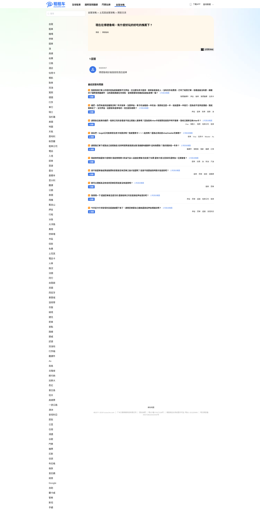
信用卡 (52, 73)
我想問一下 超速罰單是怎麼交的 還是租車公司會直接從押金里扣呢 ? (125, 195)
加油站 (52, 346)
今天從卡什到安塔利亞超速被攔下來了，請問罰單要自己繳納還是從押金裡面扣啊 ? (131, 208)
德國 (51, 97)
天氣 (51, 131)
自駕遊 (52, 283)
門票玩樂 (106, 4)
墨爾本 (52, 175)
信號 (51, 458)
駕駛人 (192, 124)
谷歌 (51, 439)
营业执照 (142, 412)
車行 (51, 107)
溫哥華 (52, 302)
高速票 (52, 400)
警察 (51, 497)
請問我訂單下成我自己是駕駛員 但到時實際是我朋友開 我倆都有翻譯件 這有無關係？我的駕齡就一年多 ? (141, 145)
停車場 (52, 234)
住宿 (51, 429)
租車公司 (53, 146)
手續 (51, 507)
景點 (51, 326)
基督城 (52, 297)
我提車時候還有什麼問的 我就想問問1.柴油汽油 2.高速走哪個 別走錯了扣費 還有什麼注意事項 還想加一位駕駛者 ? (144, 158)
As (50, 361)
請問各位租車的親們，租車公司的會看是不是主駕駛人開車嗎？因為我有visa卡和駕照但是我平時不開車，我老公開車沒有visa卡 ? (151, 120)
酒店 (51, 68)
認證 (51, 341)
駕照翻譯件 (184, 96)
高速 (51, 53)
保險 (51, 243)
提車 (51, 160)
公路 (51, 63)
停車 (51, 38)
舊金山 (52, 204)
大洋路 (52, 224)
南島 (51, 365)
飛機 (51, 200)
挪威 (51, 336)
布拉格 (52, 463)
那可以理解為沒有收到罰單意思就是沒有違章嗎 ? (117, 183)
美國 (51, 121)
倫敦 (51, 468)
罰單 (51, 322)
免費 (51, 248)
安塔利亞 (53, 414)
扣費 (198, 162)
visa (186, 124)
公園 (51, 190)
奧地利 (52, 136)
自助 (51, 488)
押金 (51, 209)
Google (52, 483)
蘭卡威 (52, 492)
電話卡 (52, 258)
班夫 (51, 395)
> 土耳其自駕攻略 (106, 12)
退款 (205, 174)
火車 (51, 263)
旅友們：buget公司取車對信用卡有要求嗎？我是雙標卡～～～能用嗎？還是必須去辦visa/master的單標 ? (142, 133)
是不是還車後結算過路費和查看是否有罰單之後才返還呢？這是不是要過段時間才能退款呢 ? (135, 170)
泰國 (51, 195)
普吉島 (52, 390)
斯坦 (51, 502)
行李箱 (52, 351)
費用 (51, 229)
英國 (51, 287)
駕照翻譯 (204, 96)
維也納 (52, 375)
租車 (51, 29)
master (207, 137)
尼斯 (51, 453)
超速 (198, 199)
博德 (97, 32)
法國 (51, 273)
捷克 (51, 317)
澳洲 (51, 409)
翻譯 (51, 185)
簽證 (51, 165)
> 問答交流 (120, 12)
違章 (51, 478)
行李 (51, 102)
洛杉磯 (52, 117)
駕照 (51, 92)
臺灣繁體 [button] (207, 4)
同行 (51, 278)
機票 (51, 448)
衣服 (51, 307)
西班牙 (52, 292)
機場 (51, 34)
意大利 (52, 180)
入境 (51, 156)
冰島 (51, 219)
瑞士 (51, 112)
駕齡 (202, 149)
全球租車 (76, 4)
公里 (51, 424)
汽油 (212, 162)
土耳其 (52, 253)
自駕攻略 (120, 4)
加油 (51, 87)
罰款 (51, 419)
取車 (51, 82)
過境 (51, 312)
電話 (51, 151)
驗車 (197, 96)
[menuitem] (195, 3)
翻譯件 (52, 356)
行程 (51, 214)
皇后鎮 (52, 473)
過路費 (211, 174)
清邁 (51, 434)
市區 (51, 239)
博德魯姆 (105, 32)
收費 (51, 58)
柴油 (207, 162)
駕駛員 (196, 149)
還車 (51, 43)
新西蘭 (52, 141)
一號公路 (53, 405)
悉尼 (51, 385)
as (213, 137)
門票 (51, 444)
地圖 (51, 126)
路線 (51, 331)
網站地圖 (151, 407)
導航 (51, 77)
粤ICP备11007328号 (156, 412)
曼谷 (51, 170)
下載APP (196, 4)
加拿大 (52, 380)
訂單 (212, 149)
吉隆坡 (52, 370)
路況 (51, 268)
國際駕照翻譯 (91, 4)
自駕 (51, 24)
